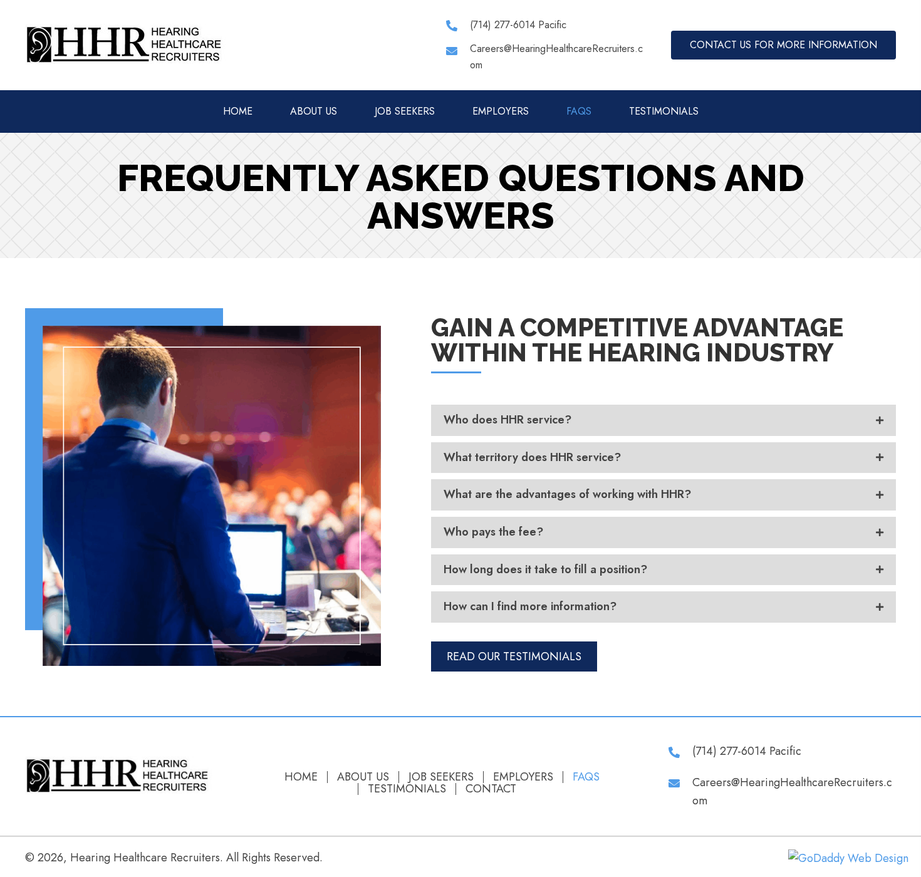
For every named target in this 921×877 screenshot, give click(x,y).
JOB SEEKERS (441, 777)
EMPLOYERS (523, 777)
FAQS (586, 777)
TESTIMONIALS (407, 789)
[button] (783, 45)
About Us (363, 777)
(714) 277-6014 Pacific (518, 25)
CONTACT (491, 789)
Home (301, 777)
